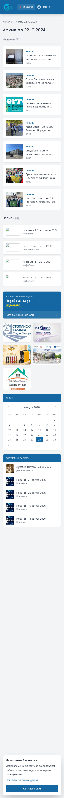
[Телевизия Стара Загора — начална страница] (8, 7)
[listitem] (26, 7)
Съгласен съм (32, 788)
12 (24, 429)
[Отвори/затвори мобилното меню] (59, 7)
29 (47, 439)
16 (54, 429)
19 (24, 434)
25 (17, 439)
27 (32, 439)
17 (9, 434)
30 (54, 439)
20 (32, 434)
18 (17, 434)
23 (54, 434)
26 (24, 439)
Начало (7, 21)
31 (9, 444)
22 (47, 434)
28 (39, 439)
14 (39, 429)
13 (32, 429)
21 (39, 434)
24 (9, 439)
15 (47, 429)
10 (9, 429)
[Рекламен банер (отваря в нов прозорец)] (17, 332)
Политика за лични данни (22, 780)
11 (17, 429)
